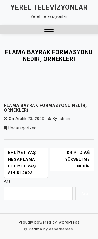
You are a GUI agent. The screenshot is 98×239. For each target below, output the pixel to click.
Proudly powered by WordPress (49, 222)
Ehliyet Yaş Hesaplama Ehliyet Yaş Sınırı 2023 (22, 162)
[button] (49, 29)
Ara (7, 181)
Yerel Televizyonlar (49, 7)
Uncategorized (22, 128)
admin (64, 118)
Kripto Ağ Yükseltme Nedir (77, 159)
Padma (35, 229)
